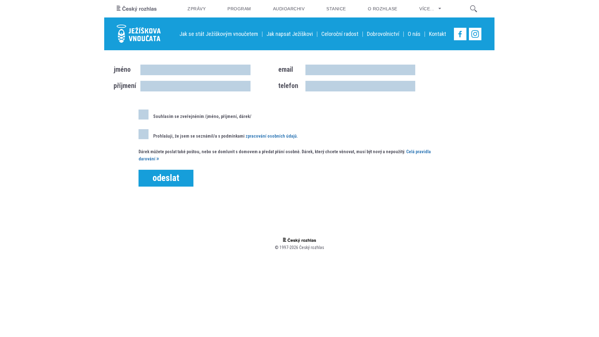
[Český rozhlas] (137, 8)
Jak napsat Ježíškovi (289, 34)
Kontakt (437, 34)
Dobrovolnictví (383, 34)
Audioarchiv (288, 8)
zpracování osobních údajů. (272, 136)
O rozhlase (382, 8)
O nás (414, 34)
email (285, 69)
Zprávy (196, 8)
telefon (288, 86)
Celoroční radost (339, 34)
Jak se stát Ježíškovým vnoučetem (218, 34)
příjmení (125, 86)
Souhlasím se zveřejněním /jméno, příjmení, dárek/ (202, 116)
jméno (122, 69)
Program (239, 8)
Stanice (336, 8)
